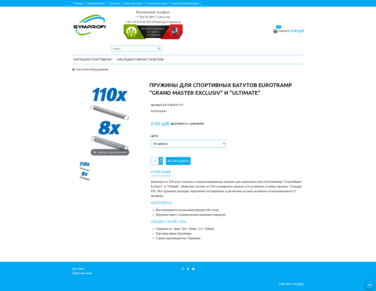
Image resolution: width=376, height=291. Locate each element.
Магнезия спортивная (93, 59)
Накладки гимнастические (140, 59)
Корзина (114, 3)
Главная (78, 3)
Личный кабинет (96, 3)
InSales (299, 284)
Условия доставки (157, 3)
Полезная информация (185, 3)
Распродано (178, 161)
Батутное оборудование (92, 69)
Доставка (78, 268)
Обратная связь (132, 3)
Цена (154, 135)
